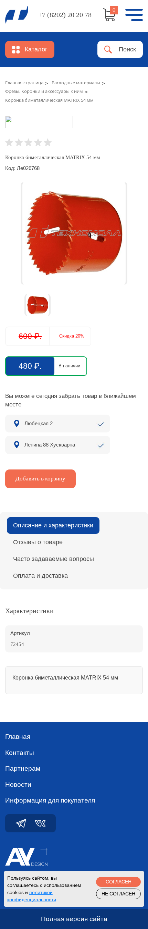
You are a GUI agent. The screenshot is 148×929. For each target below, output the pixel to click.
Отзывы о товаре (38, 542)
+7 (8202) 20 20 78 (65, 15)
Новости (18, 784)
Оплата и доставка (40, 575)
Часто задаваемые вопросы (53, 558)
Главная (17, 736)
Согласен (118, 881)
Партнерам (22, 768)
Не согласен (118, 893)
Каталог (36, 49)
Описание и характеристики (53, 525)
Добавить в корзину (40, 478)
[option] (74, 233)
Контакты (19, 752)
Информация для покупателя (50, 800)
